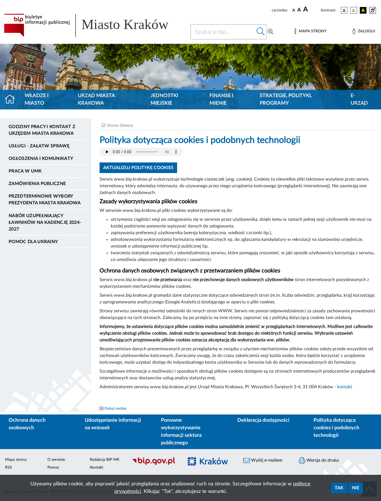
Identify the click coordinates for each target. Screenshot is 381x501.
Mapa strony (16, 460)
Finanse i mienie (221, 99)
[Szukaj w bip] (260, 31)
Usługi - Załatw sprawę (39, 146)
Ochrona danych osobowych (27, 424)
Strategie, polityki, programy (286, 99)
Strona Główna (120, 126)
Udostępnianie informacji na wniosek (113, 424)
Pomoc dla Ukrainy (33, 241)
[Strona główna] (12, 99)
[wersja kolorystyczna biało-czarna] (353, 10)
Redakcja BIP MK (104, 460)
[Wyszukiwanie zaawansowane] (270, 32)
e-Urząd (359, 99)
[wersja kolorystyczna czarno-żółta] (363, 10)
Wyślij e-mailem (266, 460)
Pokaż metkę (115, 409)
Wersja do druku (322, 460)
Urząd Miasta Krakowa (96, 99)
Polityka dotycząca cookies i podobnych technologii (336, 428)
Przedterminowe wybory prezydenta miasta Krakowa (45, 199)
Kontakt (96, 467)
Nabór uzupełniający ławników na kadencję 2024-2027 (45, 222)
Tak (339, 488)
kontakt (344, 387)
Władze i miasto (37, 99)
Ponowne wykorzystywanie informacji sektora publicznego (181, 431)
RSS (8, 467)
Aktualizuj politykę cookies (138, 168)
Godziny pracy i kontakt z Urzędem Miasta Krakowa (42, 130)
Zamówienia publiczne (37, 183)
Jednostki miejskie (164, 99)
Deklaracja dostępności (263, 420)
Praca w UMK (25, 171)
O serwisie (56, 460)
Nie (355, 488)
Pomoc (53, 467)
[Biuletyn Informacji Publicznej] (154, 464)
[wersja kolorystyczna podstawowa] (344, 10)
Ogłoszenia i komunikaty (41, 158)
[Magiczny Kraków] (210, 464)
